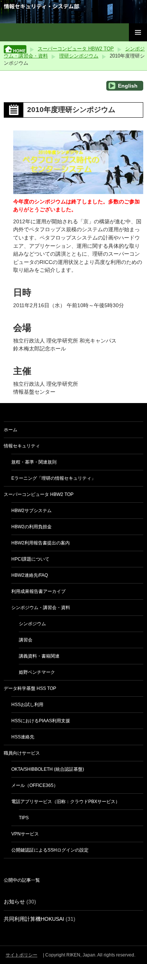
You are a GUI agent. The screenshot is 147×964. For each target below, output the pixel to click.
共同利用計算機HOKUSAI (34, 919)
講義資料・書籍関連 (39, 656)
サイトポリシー (21, 955)
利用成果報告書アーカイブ (38, 591)
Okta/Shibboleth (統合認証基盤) (47, 769)
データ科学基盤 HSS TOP (30, 688)
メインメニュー (138, 32)
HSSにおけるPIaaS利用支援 (40, 720)
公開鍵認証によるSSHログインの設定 (50, 850)
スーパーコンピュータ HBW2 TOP (76, 49)
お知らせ (14, 902)
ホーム (10, 429)
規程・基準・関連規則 (34, 462)
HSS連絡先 (22, 737)
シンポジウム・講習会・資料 (40, 607)
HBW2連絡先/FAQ (29, 575)
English (127, 86)
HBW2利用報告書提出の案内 (40, 543)
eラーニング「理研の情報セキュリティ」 (53, 478)
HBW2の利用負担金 (31, 526)
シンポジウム (32, 623)
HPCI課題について (30, 559)
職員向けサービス (22, 753)
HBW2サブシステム (31, 510)
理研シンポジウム (78, 56)
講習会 (25, 640)
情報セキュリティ (22, 446)
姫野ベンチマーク (37, 672)
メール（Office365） (34, 785)
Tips (24, 817)
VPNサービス (25, 834)
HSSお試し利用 (27, 704)
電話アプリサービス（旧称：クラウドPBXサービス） (65, 801)
